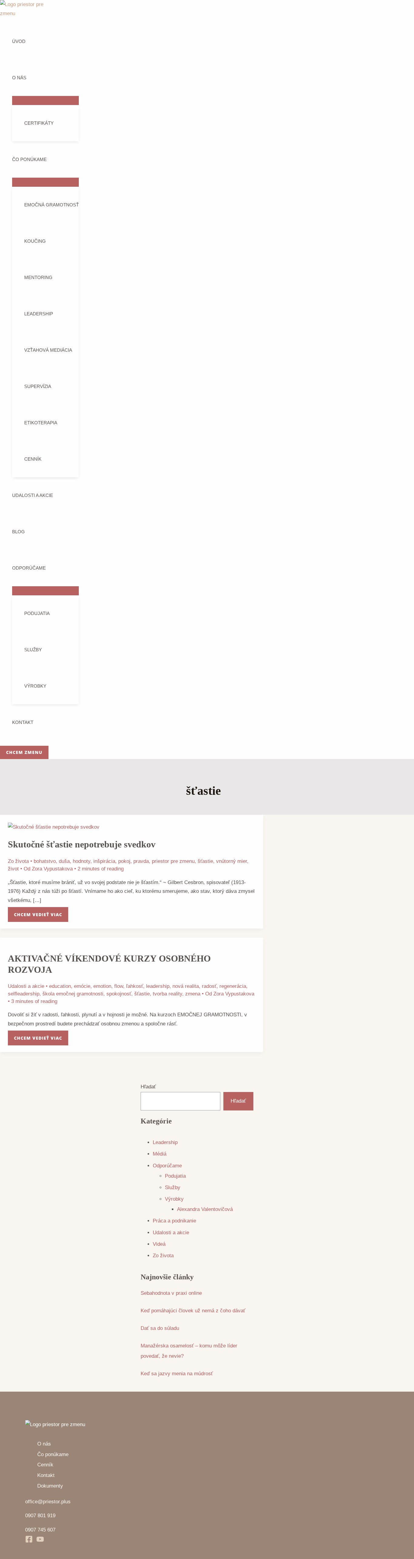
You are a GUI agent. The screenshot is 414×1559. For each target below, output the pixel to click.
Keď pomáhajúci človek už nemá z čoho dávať (193, 1311)
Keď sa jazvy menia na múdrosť (177, 1373)
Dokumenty (50, 1486)
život (13, 869)
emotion (102, 986)
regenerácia (232, 986)
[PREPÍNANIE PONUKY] (45, 100)
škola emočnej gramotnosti (72, 994)
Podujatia (37, 613)
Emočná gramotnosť (51, 204)
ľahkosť (134, 986)
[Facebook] (29, 1541)
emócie (82, 986)
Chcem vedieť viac (38, 912)
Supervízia (37, 386)
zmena (192, 994)
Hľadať (148, 1087)
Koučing (35, 241)
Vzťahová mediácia (48, 350)
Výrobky (35, 686)
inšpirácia (104, 861)
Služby (33, 649)
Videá (159, 1244)
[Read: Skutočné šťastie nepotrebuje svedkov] (53, 827)
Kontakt (22, 722)
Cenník (33, 459)
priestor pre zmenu (173, 861)
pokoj (124, 861)
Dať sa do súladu (160, 1328)
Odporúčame (29, 568)
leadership (157, 986)
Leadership (38, 313)
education (60, 986)
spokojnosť (118, 994)
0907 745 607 (40, 1530)
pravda (141, 861)
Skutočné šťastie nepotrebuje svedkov (81, 844)
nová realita (185, 986)
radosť (209, 986)
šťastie (205, 861)
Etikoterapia (40, 422)
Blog (18, 531)
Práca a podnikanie (174, 1221)
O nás (19, 77)
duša (64, 861)
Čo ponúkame (29, 159)
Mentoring (38, 277)
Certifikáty (39, 123)
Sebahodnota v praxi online (171, 1293)
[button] (24, 752)
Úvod (18, 41)
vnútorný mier (231, 861)
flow (118, 986)
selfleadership (23, 994)
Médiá (159, 1154)
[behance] (40, 1541)
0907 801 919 (40, 1515)
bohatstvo (45, 861)
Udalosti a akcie (32, 495)
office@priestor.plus (48, 1502)
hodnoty (81, 861)
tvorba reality (167, 994)
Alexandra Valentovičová (205, 1209)
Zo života (18, 861)
